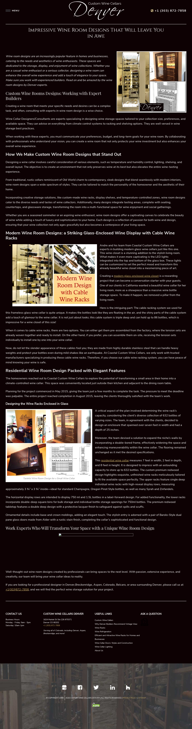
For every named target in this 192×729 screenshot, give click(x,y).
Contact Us (14, 614)
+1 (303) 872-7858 (170, 11)
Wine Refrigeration (103, 631)
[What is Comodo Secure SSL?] (96, 705)
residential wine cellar (115, 460)
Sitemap (142, 698)
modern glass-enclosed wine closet (136, 276)
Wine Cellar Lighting (103, 646)
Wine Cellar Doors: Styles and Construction (114, 643)
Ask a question (151, 614)
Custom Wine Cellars (104, 620)
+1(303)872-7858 (17, 589)
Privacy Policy (130, 698)
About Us (99, 650)
